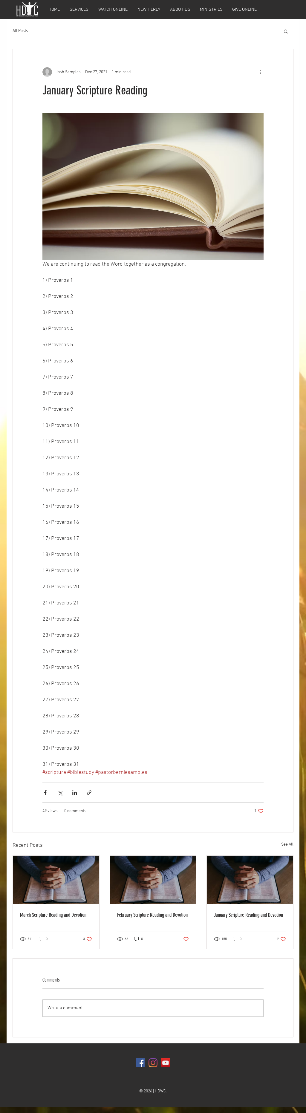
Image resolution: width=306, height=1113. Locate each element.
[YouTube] (165, 1062)
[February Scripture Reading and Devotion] (153, 880)
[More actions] (260, 72)
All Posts (20, 30)
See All (287, 844)
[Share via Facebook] (45, 792)
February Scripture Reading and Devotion (152, 915)
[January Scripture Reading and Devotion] (250, 880)
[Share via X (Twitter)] (60, 792)
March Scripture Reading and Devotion (53, 915)
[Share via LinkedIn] (74, 792)
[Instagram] (153, 1062)
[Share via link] (89, 792)
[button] (286, 31)
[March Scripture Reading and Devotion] (56, 880)
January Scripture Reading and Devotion (248, 915)
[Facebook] (140, 1062)
